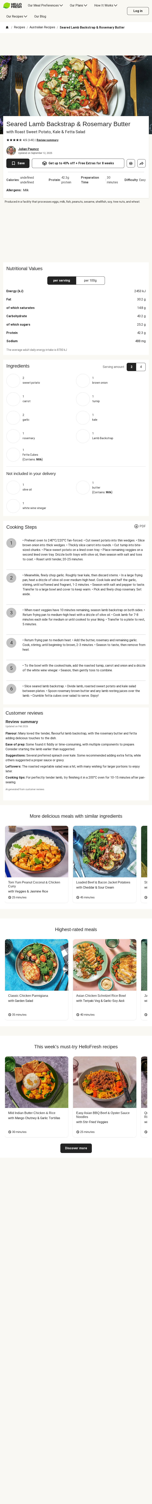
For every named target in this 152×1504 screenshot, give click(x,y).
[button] (76, 366)
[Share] (141, 163)
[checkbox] (8, 140)
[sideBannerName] (76, 233)
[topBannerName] (76, 44)
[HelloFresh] (12, 5)
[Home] (7, 27)
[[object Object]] (131, 163)
